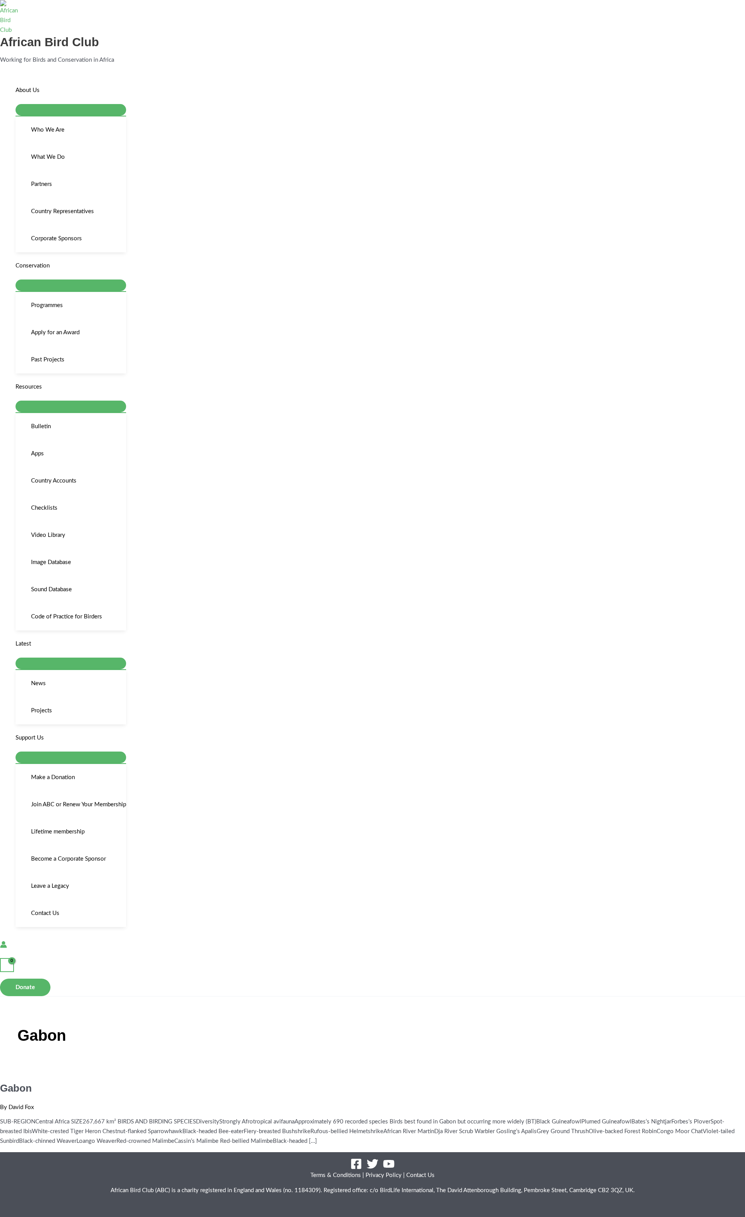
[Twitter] (372, 1168)
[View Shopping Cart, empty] (7, 965)
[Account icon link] (3, 946)
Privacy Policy (384, 1175)
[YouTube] (389, 1168)
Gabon (16, 1088)
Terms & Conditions (335, 1175)
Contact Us (420, 1175)
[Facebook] (356, 1168)
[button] (43, 90)
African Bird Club (49, 42)
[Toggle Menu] (71, 110)
